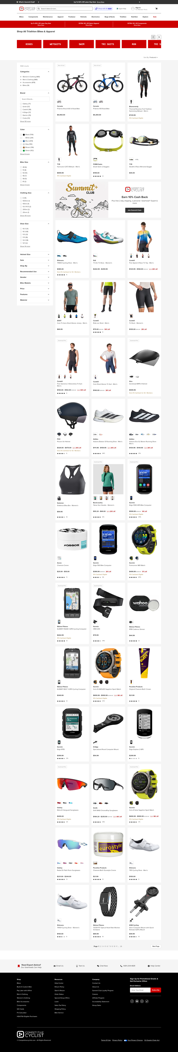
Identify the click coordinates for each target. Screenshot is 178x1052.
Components (21, 1005)
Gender (23, 277)
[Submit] (39, 8)
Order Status (59, 994)
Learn (57, 1002)
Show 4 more (25, 185)
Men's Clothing (22, 994)
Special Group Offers (62, 998)
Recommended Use (28, 271)
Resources (58, 979)
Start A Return (60, 991)
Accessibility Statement (100, 1002)
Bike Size (24, 162)
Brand (22, 93)
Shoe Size (24, 223)
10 (114, 946)
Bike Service (59, 1013)
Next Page (155, 946)
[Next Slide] (139, 2)
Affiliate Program (98, 998)
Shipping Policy (60, 1009)
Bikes (19, 983)
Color (22, 129)
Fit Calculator (21, 1013)
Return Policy (59, 987)
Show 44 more (25, 215)
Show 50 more (25, 121)
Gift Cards (20, 1009)
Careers (95, 994)
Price (22, 288)
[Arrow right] (159, 37)
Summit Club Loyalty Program (103, 991)
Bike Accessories (23, 1002)
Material (23, 300)
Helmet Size (25, 254)
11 (116, 946)
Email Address (135, 986)
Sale (22, 260)
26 (121, 946)
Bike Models (25, 283)
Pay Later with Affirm (24, 991)
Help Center (59, 983)
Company (95, 979)
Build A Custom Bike (24, 987)
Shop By (23, 265)
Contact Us (96, 983)
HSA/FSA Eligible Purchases (27, 1016)
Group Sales (96, 1005)
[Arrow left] (153, 37)
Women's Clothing (23, 998)
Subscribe (155, 990)
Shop (19, 979)
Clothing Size (25, 193)
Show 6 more (25, 154)
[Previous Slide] (38, 2)
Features (24, 294)
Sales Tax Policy (60, 1005)
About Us (95, 987)
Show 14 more (25, 246)
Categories (24, 71)
